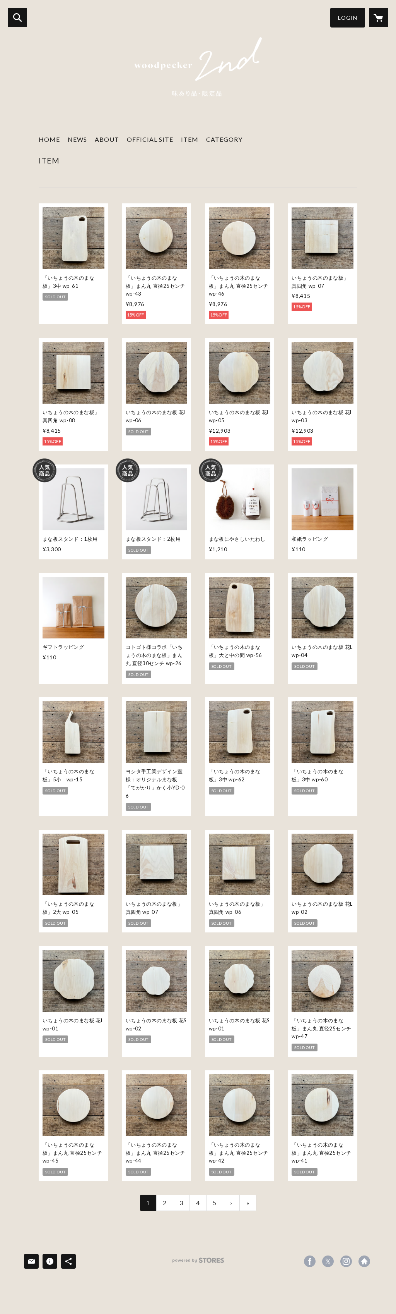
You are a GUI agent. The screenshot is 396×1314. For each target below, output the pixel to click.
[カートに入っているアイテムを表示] (378, 17)
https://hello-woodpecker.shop (364, 1261)
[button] (347, 18)
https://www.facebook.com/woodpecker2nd (310, 1261)
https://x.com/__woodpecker (328, 1261)
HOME (49, 139)
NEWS (77, 139)
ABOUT (107, 139)
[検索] (17, 17)
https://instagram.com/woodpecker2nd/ (346, 1261)
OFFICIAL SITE (150, 139)
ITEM (189, 139)
